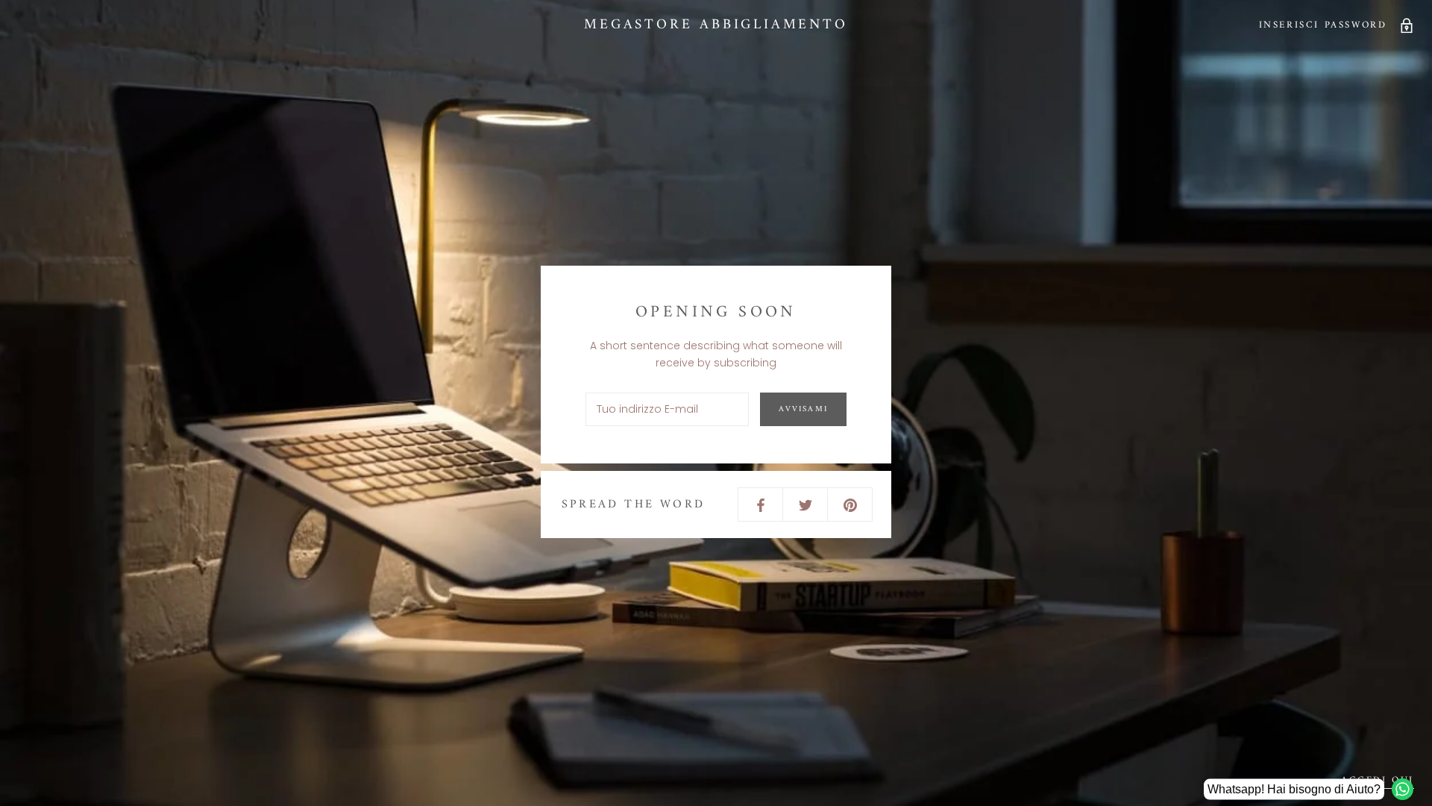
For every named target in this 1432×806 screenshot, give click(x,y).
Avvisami (803, 409)
